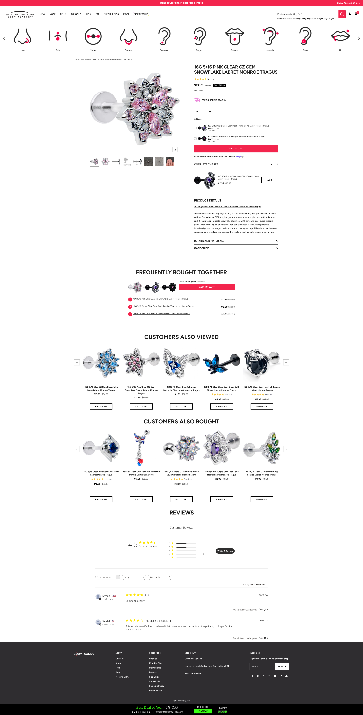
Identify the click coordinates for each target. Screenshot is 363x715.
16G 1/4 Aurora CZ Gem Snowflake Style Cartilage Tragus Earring (181, 473)
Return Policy (155, 690)
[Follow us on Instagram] (264, 676)
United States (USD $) (347, 3)
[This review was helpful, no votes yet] (260, 609)
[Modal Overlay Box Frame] (181, 709)
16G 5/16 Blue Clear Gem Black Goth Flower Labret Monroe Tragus (221, 389)
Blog (118, 672)
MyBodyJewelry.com (181, 701)
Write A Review (225, 551)
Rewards (153, 672)
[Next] (358, 38)
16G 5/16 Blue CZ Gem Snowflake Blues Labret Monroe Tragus (101, 389)
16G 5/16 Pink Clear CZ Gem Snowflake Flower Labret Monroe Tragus (141, 390)
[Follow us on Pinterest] (269, 676)
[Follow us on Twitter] (258, 676)
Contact (120, 658)
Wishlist (153, 658)
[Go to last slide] (270, 164)
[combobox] (134, 577)
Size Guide (154, 677)
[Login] (350, 14)
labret (314, 18)
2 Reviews (211, 79)
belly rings (306, 18)
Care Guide (154, 681)
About (119, 663)
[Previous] (4, 38)
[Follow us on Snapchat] (286, 676)
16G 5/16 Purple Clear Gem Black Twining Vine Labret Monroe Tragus (238, 177)
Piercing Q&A (122, 677)
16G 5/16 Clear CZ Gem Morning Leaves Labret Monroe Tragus (262, 473)
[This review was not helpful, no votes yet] (265, 609)
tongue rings (322, 18)
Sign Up (282, 666)
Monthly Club (155, 663)
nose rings (297, 18)
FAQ (118, 668)
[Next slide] (275, 164)
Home (76, 59)
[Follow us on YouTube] (275, 676)
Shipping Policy (156, 686)
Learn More (211, 130)
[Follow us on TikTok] (281, 676)
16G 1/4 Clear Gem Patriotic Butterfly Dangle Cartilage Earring (141, 473)
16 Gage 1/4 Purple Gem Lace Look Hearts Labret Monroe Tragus (222, 473)
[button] (77, 362)
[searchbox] (105, 577)
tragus (331, 18)
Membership (155, 668)
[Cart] (355, 14)
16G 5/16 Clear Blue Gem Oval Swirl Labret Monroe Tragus (101, 473)
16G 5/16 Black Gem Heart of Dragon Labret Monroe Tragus (262, 389)
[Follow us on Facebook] (252, 676)
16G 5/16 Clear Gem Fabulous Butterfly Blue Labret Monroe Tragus (181, 389)
